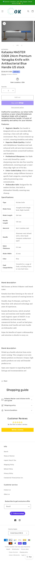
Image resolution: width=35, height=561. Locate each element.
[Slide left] (13, 45)
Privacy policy (25, 549)
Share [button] (5, 381)
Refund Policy (8, 469)
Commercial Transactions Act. (13, 478)
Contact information (14, 555)
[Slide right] (22, 45)
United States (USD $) (16, 533)
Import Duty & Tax (10, 460)
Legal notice (24, 555)
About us (7, 494)
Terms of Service (9, 456)
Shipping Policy (9, 464)
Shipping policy (24, 552)
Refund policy (15, 549)
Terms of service (13, 552)
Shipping (3, 74)
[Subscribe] (28, 506)
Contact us (7, 490)
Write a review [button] (17, 429)
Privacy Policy (8, 473)
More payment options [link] (17, 107)
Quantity (4, 87)
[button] (2, 11)
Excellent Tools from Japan (17, 547)
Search (6, 451)
